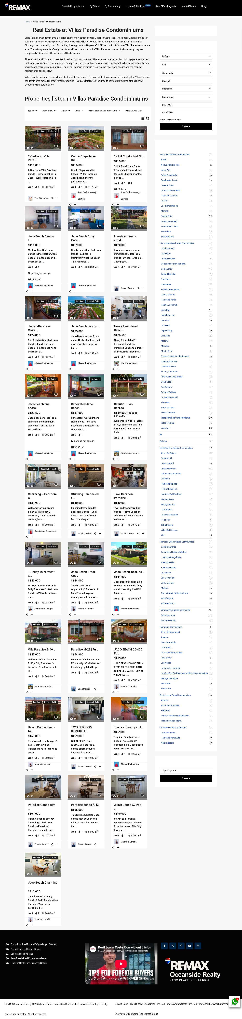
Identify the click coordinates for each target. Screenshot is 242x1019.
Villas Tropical (167, 423)
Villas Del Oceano (169, 530)
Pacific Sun (166, 688)
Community (167, 73)
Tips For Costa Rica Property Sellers (29, 963)
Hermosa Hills (167, 562)
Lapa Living (166, 330)
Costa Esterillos (168, 468)
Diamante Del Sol (169, 195)
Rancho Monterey (169, 514)
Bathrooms (167, 97)
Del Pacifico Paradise (171, 473)
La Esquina (166, 572)
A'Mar (163, 159)
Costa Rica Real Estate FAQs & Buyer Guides (33, 944)
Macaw (164, 341)
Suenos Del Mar (168, 392)
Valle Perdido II (168, 603)
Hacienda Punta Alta (170, 738)
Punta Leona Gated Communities (175, 695)
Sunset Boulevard (169, 397)
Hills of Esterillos (169, 489)
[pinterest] (181, 946)
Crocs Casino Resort (170, 190)
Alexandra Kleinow (44, 285)
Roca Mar (165, 520)
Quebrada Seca (168, 366)
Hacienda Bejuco (169, 484)
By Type (166, 56)
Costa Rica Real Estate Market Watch (200, 1004)
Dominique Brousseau (45, 531)
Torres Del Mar (168, 407)
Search (186, 126)
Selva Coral (166, 382)
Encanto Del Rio (168, 620)
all (161, 434)
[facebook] (164, 946)
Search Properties (72, 6)
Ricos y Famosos (169, 371)
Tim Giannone (41, 198)
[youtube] (189, 946)
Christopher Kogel (44, 608)
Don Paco (165, 279)
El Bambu (165, 710)
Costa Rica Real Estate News (25, 949)
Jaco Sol (165, 320)
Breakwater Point (169, 180)
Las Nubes (166, 663)
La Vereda (166, 325)
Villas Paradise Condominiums (102, 110)
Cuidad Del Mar (168, 274)
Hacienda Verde (168, 300)
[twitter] (172, 946)
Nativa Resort (167, 743)
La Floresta (166, 647)
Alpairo (164, 700)
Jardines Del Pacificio (171, 494)
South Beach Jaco (169, 226)
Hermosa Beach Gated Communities (177, 542)
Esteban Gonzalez (130, 453)
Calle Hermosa (168, 615)
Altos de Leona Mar (170, 705)
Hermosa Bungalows (171, 557)
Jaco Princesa (167, 315)
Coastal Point (167, 185)
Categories (47, 110)
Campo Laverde (168, 547)
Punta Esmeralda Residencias (175, 715)
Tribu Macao (167, 525)
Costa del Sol (167, 463)
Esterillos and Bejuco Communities (176, 448)
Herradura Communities (171, 627)
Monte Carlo (167, 351)
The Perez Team (129, 363)
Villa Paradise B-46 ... (41, 649)
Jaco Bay (165, 310)
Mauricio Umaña (86, 608)
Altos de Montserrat (170, 632)
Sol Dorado (166, 387)
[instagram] (198, 946)
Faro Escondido (168, 642)
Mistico (164, 588)
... (29, 181)
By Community (112, 6)
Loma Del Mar (167, 583)
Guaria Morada (168, 294)
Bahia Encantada (169, 175)
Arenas (164, 637)
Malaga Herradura (169, 678)
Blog (203, 6)
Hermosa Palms (168, 567)
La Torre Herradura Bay (171, 652)
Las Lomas (166, 657)
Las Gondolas (167, 578)
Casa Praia (166, 253)
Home (27, 22)
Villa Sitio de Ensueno (171, 721)
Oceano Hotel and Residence (175, 356)
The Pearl (165, 402)
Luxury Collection (138, 6)
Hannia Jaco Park (169, 305)
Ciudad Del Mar (168, 258)
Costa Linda (166, 269)
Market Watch (188, 6)
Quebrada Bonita (169, 361)
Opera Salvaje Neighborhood (174, 593)
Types (31, 110)
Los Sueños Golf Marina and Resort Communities (184, 673)
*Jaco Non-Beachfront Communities (177, 243)
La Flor (164, 200)
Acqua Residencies (170, 165)
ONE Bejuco (166, 509)
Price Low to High (133, 110)
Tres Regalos (167, 236)
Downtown (166, 284)
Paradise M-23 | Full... (85, 649)
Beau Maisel (84, 689)
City (164, 64)
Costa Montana (168, 732)
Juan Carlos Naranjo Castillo (87, 195)
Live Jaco (165, 335)
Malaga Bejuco (168, 504)
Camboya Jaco (168, 248)
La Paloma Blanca (169, 206)
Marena (164, 211)
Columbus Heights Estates (173, 552)
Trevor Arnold (127, 288)
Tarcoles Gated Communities (173, 727)
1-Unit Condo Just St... (129, 156)
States (64, 110)
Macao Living (167, 499)
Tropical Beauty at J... (128, 727)
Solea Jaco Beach (169, 221)
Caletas (163, 441)
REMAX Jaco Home (125, 1004)
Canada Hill (166, 458)
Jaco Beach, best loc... (129, 572)
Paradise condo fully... (85, 805)
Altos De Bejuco (168, 453)
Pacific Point (167, 216)
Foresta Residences (170, 289)
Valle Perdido (167, 598)
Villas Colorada (168, 412)
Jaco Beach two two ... (86, 326)
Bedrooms (167, 89)
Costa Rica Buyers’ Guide (145, 1014)
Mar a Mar (165, 683)
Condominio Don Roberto (173, 264)
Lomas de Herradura (170, 668)
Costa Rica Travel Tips (22, 953)
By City (93, 6)
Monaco (165, 346)
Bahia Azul (166, 170)
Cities (77, 110)
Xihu (163, 535)
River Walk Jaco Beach (172, 376)
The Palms (166, 231)
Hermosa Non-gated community (175, 610)
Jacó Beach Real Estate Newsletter (29, 958)
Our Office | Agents (166, 6)
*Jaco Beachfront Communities (174, 154)
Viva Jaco (165, 428)
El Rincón (165, 478)
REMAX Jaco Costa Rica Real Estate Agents (158, 1004)
